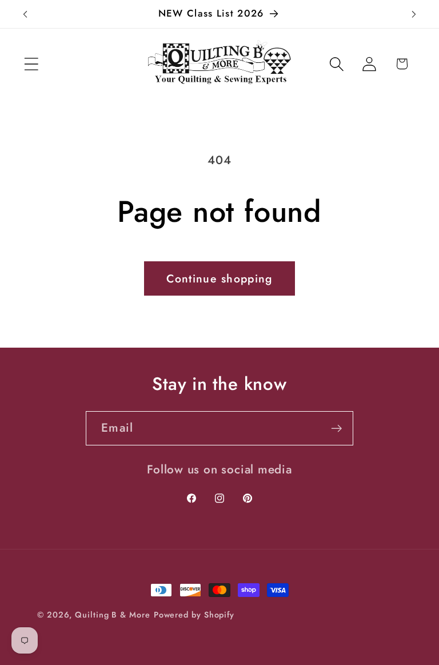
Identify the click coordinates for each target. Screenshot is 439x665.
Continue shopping (219, 278)
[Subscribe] (336, 428)
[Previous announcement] (25, 14)
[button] (31, 63)
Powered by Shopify (194, 614)
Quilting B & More (112, 614)
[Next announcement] (413, 14)
